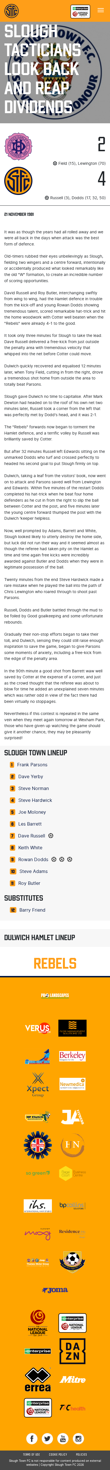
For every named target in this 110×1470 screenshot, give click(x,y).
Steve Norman (33, 788)
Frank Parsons (32, 765)
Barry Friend (32, 910)
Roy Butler (29, 883)
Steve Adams (33, 871)
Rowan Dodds (33, 859)
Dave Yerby (30, 777)
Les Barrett (30, 824)
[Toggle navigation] (100, 9)
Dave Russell (31, 836)
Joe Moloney (32, 812)
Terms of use (31, 1454)
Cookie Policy (58, 1454)
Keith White (30, 848)
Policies (81, 1454)
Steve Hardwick (35, 800)
